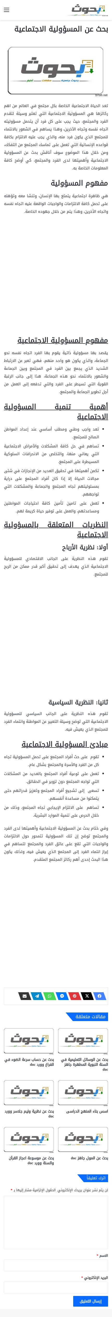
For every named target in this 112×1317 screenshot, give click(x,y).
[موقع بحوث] (87, 10)
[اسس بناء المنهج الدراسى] (83, 1092)
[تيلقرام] (35, 996)
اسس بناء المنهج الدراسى (87, 1111)
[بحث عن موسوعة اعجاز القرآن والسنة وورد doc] (29, 1139)
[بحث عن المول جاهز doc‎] (83, 1139)
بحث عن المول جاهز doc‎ (89, 1158)
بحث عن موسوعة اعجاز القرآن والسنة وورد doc (31, 1161)
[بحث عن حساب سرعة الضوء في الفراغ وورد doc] (29, 1040)
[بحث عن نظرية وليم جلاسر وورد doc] (29, 1092)
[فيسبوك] (98, 996)
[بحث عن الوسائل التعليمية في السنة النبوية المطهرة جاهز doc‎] (83, 1040)
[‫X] (85, 996)
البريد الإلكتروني (94, 1277)
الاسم (102, 1255)
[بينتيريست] (73, 996)
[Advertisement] (56, 278)
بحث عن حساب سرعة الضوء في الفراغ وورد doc (29, 1062)
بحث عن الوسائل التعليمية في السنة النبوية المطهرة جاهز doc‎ (84, 1064)
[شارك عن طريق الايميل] (23, 996)
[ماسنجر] (60, 996)
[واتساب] (48, 996)
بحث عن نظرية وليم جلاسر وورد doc (29, 1114)
